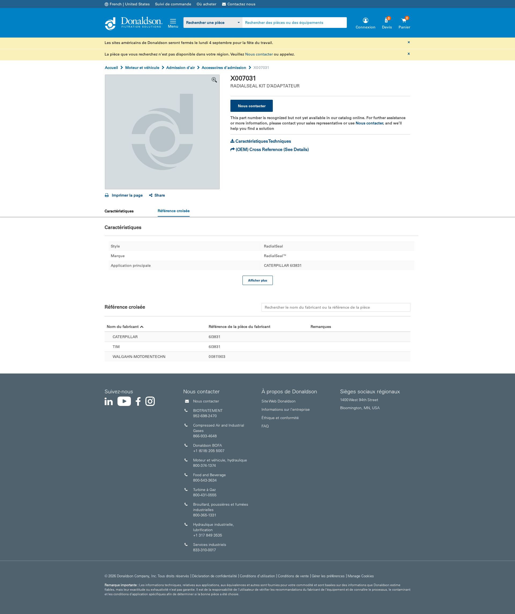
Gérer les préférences (328, 576)
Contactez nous (241, 4)
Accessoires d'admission (224, 67)
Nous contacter (259, 54)
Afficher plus (257, 280)
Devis (387, 27)
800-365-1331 (204, 515)
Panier (404, 27)
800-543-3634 (205, 480)
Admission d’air (180, 67)
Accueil (111, 67)
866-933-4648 (205, 436)
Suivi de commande (173, 4)
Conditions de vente (293, 576)
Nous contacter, (370, 123)
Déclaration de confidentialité (214, 576)
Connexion (366, 27)
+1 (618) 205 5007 (209, 450)
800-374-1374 (204, 465)
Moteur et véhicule (142, 67)
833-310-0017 (204, 550)
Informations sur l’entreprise (286, 409)
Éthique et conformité (280, 417)
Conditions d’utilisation (257, 576)
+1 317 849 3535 (207, 535)
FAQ (265, 426)
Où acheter (206, 4)
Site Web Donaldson (279, 401)
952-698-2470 (205, 415)
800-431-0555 (204, 495)
